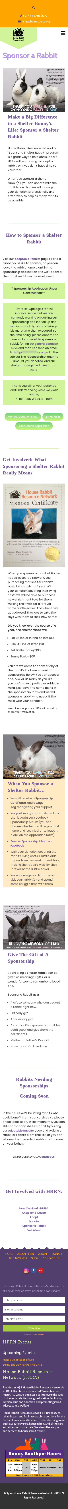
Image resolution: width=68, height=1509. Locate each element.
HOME (9, 1254)
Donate (34, 1221)
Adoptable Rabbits (27, 259)
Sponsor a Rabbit (34, 1226)
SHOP (34, 1258)
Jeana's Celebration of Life (18, 1359)
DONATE (57, 1254)
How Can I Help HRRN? (34, 1208)
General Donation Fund (22, 416)
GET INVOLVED (18, 1258)
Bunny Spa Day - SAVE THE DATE (22, 1364)
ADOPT (43, 1254)
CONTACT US (51, 1258)
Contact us (47, 1157)
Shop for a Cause (34, 1213)
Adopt (34, 1217)
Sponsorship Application (34, 426)
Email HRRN (53, 416)
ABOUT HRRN (25, 1254)
